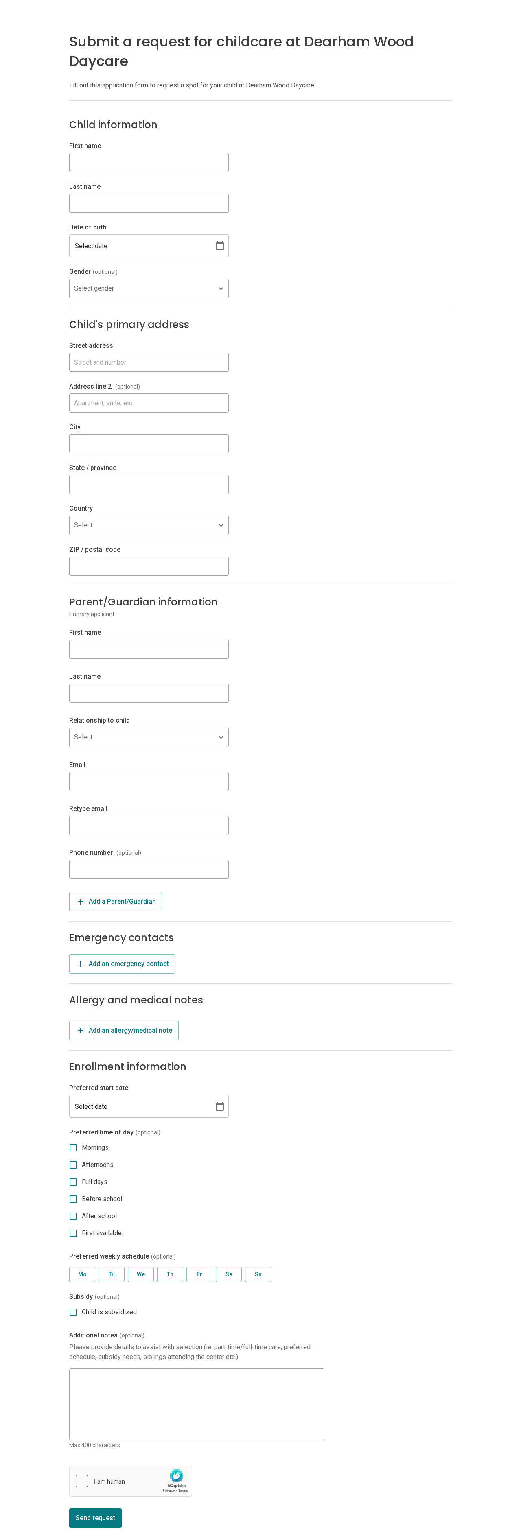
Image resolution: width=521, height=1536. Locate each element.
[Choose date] (220, 246)
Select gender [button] (94, 288)
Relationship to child (99, 720)
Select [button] (83, 525)
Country (81, 508)
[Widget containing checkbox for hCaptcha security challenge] (130, 1481)
